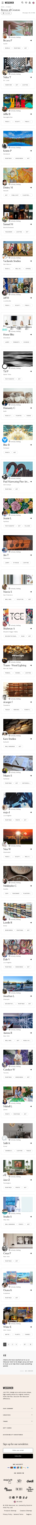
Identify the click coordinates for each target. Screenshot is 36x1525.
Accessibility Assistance (13, 1434)
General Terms (18, 1514)
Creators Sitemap (26, 1510)
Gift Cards (7, 1428)
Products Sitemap (10, 1510)
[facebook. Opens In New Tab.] (13, 1497)
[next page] (30, 1344)
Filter (7, 13)
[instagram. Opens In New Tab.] (10, 1497)
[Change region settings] (33, 3)
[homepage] (9, 3)
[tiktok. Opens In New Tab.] (26, 1497)
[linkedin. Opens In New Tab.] (20, 1497)
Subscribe (18, 1456)
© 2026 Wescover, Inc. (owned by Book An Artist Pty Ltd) (17, 1506)
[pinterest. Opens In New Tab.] (17, 1497)
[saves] (26, 2)
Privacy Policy (7, 1514)
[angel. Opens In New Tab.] (23, 1497)
